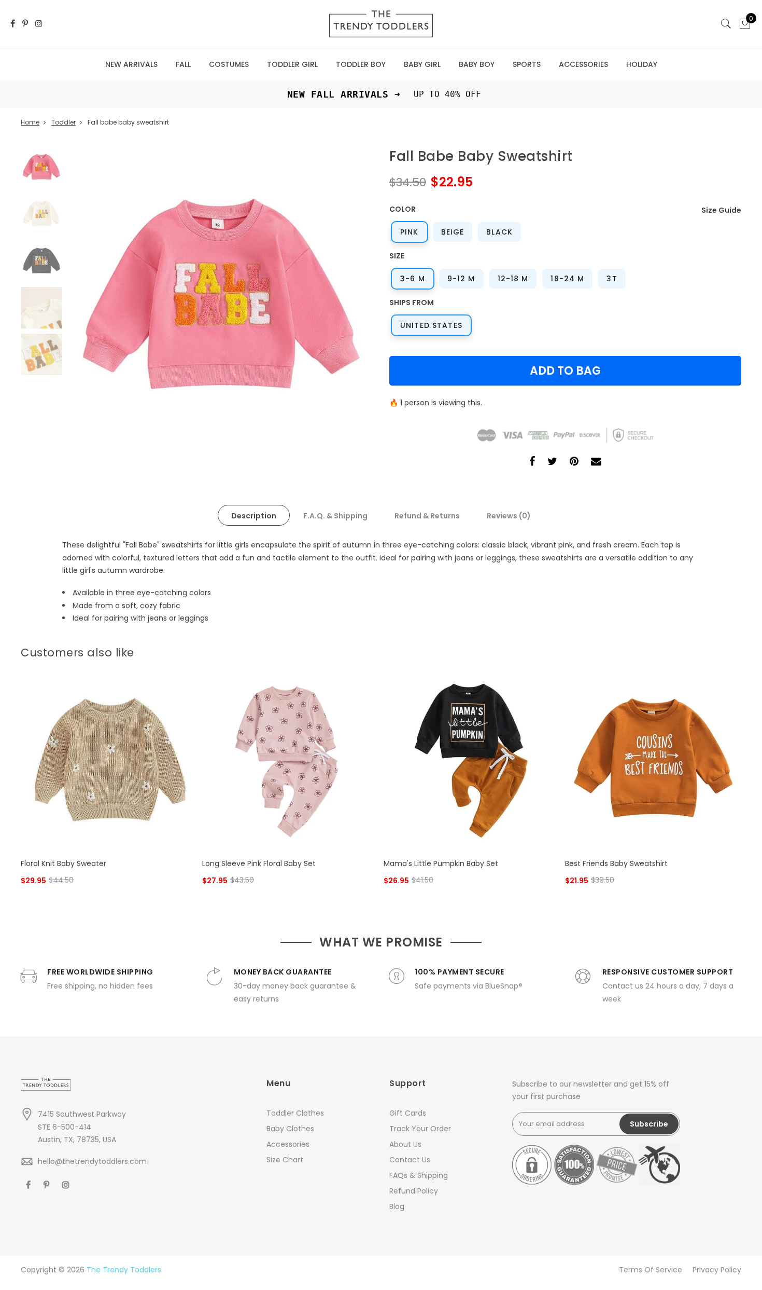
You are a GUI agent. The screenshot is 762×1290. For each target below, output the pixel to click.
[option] (220, 299)
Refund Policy (413, 1191)
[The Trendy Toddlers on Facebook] (12, 24)
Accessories (287, 1144)
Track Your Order (420, 1128)
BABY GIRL (422, 64)
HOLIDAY (641, 64)
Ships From (411, 302)
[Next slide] (735, 649)
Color (402, 209)
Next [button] (347, 300)
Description (253, 516)
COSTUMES (229, 64)
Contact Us (409, 1160)
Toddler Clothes (295, 1113)
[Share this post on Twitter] (552, 462)
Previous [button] (93, 300)
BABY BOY (477, 64)
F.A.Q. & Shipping (335, 516)
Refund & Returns (427, 516)
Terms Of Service (650, 1270)
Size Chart (284, 1160)
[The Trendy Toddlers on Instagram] (39, 24)
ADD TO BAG (565, 371)
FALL (183, 64)
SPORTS (527, 64)
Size (396, 256)
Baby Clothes (290, 1128)
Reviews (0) (509, 516)
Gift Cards (407, 1113)
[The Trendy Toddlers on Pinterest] (25, 24)
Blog (396, 1206)
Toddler (63, 122)
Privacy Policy (717, 1270)
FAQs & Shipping (418, 1175)
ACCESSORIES (583, 64)
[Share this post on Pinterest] (574, 462)
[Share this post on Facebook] (532, 462)
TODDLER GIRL (292, 64)
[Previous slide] (718, 649)
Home (30, 122)
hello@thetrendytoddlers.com (92, 1161)
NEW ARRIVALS (131, 64)
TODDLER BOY (361, 64)
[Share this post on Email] (596, 462)
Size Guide (721, 210)
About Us (405, 1144)
